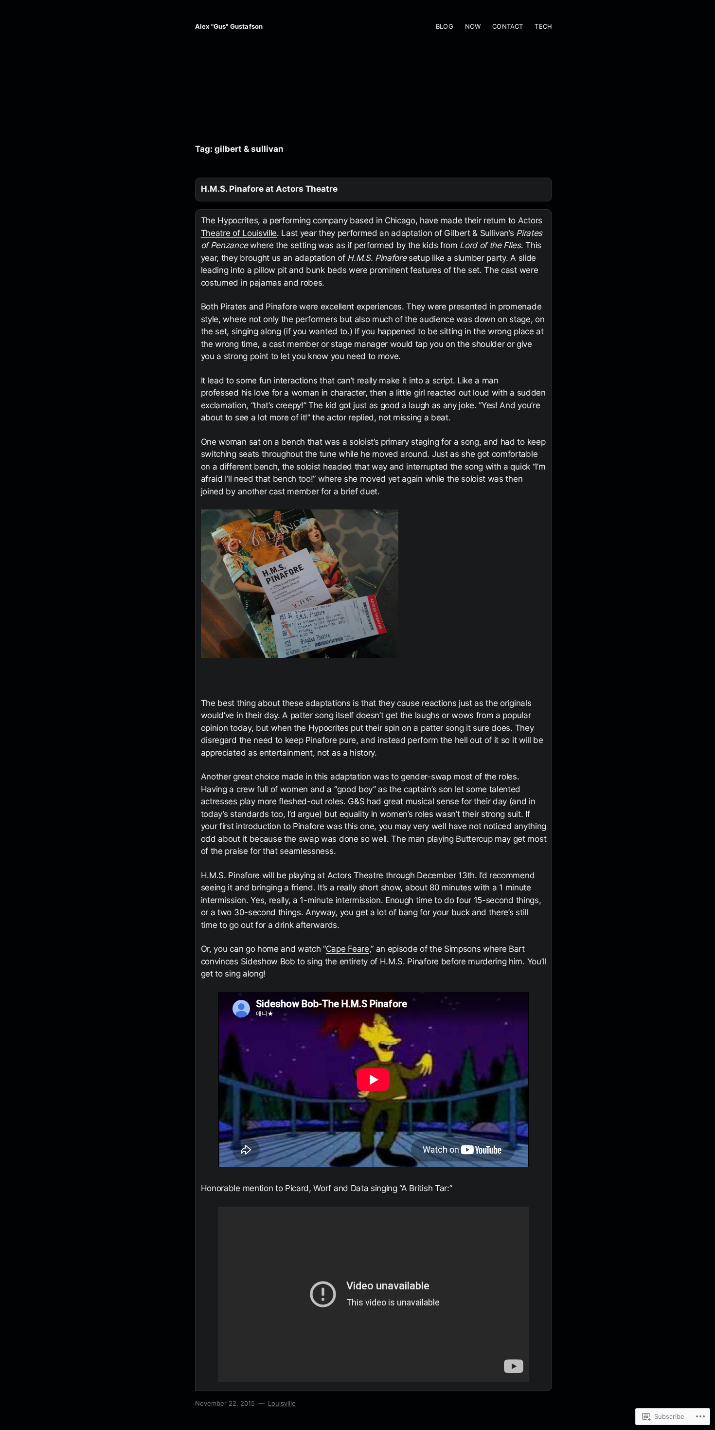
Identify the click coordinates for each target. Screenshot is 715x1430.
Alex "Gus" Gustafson (229, 26)
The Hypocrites (229, 220)
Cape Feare (347, 949)
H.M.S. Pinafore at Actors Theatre (269, 189)
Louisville (282, 1403)
